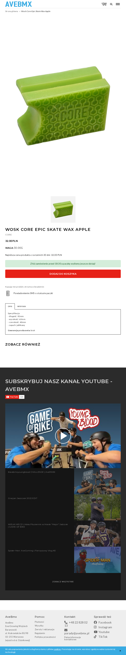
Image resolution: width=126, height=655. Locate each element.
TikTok (102, 636)
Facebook (105, 622)
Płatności (39, 622)
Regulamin (40, 633)
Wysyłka (39, 625)
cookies (57, 649)
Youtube (104, 632)
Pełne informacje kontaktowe (72, 638)
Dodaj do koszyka (63, 273)
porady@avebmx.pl (76, 633)
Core (8, 234)
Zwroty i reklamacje (44, 629)
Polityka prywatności (45, 637)
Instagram (105, 627)
